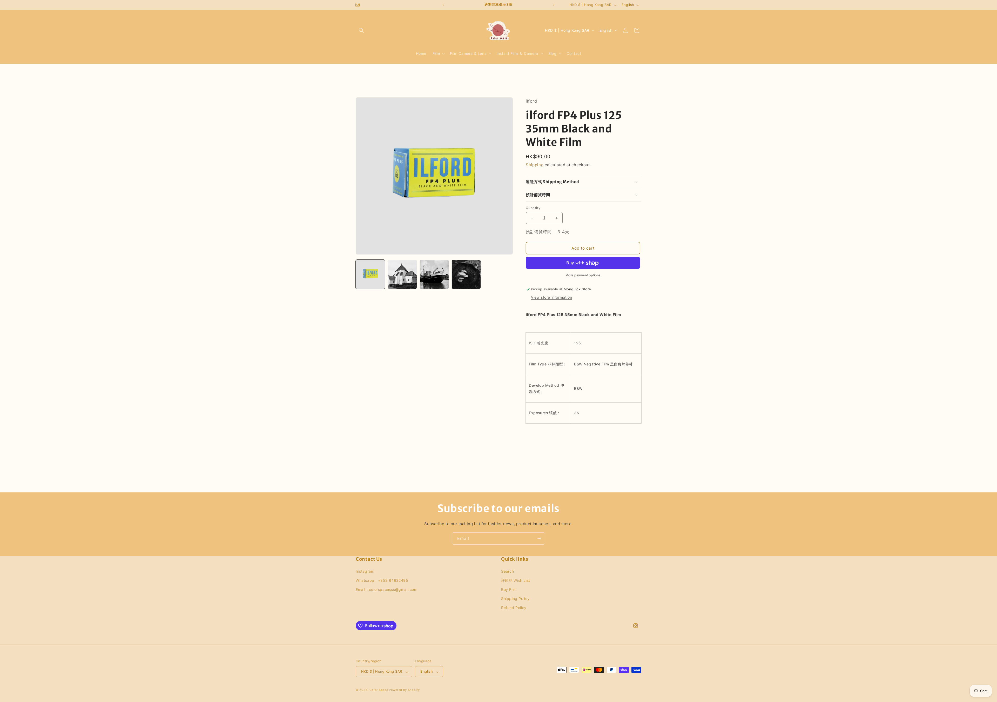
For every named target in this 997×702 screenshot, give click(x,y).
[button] (361, 30)
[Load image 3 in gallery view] (434, 274)
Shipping (535, 165)
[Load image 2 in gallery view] (402, 274)
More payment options (583, 275)
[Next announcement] (554, 5)
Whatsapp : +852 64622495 (382, 580)
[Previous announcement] (443, 5)
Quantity (533, 208)
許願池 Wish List (515, 580)
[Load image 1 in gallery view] (370, 274)
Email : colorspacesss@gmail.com (386, 589)
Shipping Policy (515, 598)
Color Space (378, 690)
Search (507, 571)
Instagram (365, 571)
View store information (551, 297)
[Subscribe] (539, 538)
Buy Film (509, 589)
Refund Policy (514, 607)
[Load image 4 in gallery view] (466, 274)
